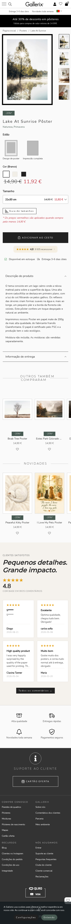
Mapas (5, 830)
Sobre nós (40, 807)
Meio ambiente (43, 824)
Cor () (10, 166)
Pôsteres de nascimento (13, 824)
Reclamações (42, 876)
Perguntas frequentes (46, 859)
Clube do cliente (44, 865)
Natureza (8, 127)
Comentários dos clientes (48, 812)
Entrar (38, 847)
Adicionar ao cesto (37, 237)
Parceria (39, 818)
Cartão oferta (38, 781)
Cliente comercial (44, 870)
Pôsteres (6, 812)
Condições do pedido (12, 859)
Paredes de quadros (11, 807)
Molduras (6, 818)
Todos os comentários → (35, 690)
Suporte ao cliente (44, 853)
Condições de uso (10, 865)
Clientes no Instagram (12, 853)
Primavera (19, 127)
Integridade (7, 870)
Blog (4, 847)
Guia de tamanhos (21, 211)
